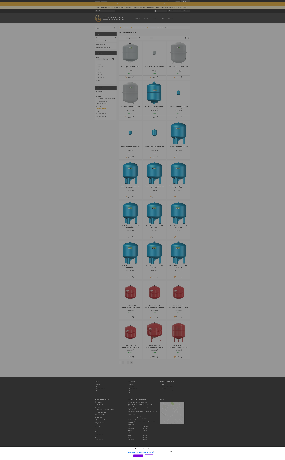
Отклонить (149, 455)
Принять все (138, 455)
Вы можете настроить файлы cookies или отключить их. (142, 452)
